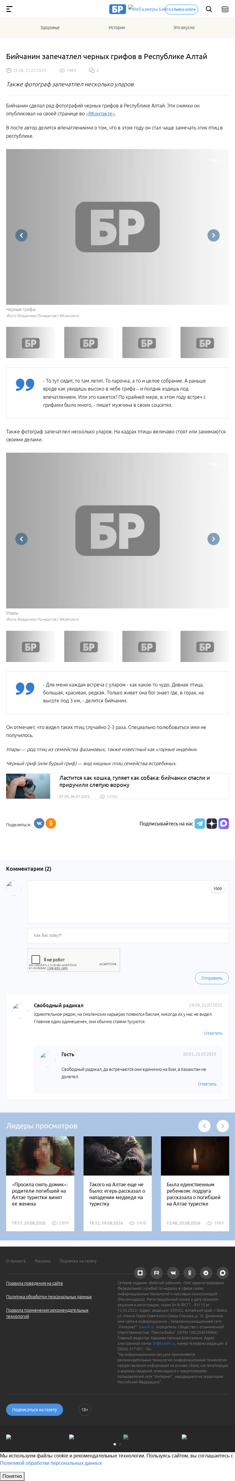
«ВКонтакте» (100, 113)
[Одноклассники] (51, 823)
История (117, 27)
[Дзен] (211, 823)
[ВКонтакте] (39, 823)
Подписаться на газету (34, 1409)
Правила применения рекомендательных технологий (47, 1313)
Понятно (12, 1476)
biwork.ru (146, 1327)
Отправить (211, 978)
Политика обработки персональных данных (49, 1296)
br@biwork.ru (164, 1343)
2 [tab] (120, 1444)
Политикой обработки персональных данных (51, 1463)
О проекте (16, 1261)
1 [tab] (115, 1444)
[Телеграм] (199, 823)
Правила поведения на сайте (34, 1283)
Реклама (42, 1261)
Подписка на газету (78, 1261)
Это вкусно (184, 27)
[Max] (223, 823)
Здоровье (50, 27)
